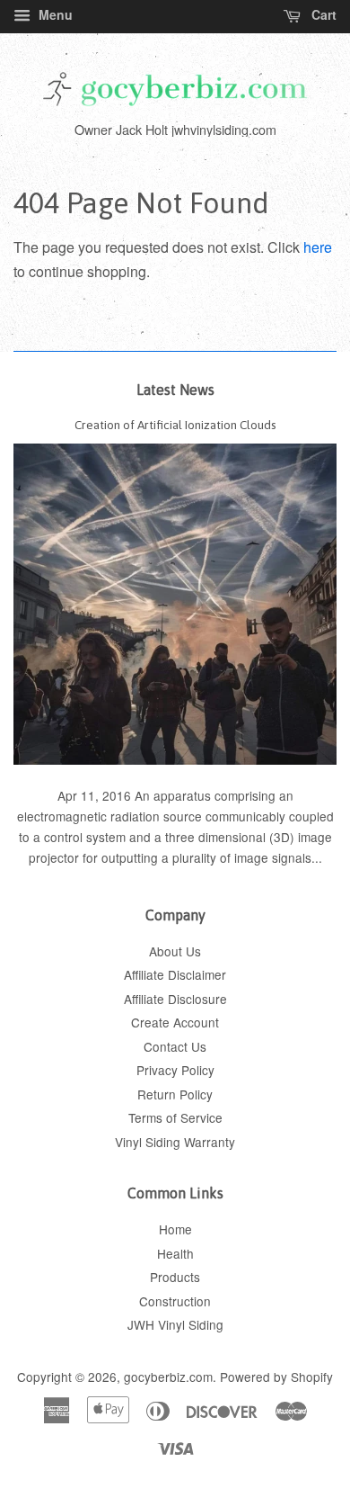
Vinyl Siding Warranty (175, 1142)
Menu (54, 14)
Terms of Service (175, 1117)
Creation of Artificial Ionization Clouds (175, 424)
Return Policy (175, 1094)
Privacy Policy (175, 1070)
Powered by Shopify (276, 1377)
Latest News (175, 389)
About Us (175, 951)
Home (175, 1229)
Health (175, 1253)
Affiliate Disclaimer (175, 974)
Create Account (175, 1022)
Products (175, 1277)
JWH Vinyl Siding (175, 1324)
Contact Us (175, 1046)
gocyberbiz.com (168, 1377)
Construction (175, 1301)
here (317, 247)
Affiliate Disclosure (175, 999)
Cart (322, 14)
